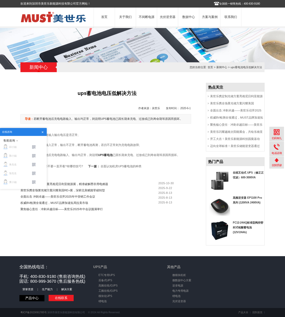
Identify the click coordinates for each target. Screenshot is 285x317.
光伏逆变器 (167, 17)
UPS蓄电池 (105, 155)
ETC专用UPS (106, 275)
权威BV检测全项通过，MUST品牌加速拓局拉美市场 (54, 203)
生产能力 (47, 289)
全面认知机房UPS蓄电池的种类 (121, 166)
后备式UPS (105, 280)
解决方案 (66, 289)
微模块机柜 (179, 275)
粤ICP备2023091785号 (33, 312)
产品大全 (243, 312)
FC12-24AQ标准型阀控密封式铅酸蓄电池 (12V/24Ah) (248, 227)
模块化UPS (105, 296)
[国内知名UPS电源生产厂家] (53, 21)
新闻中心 (221, 67)
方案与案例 (210, 17)
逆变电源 (177, 285)
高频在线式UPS (108, 285)
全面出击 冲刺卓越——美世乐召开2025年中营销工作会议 (57, 196)
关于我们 (125, 17)
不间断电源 (146, 17)
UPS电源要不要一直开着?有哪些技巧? (58, 166)
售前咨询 (9, 140)
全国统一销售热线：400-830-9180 (239, 3)
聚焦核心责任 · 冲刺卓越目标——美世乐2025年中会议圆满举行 (61, 209)
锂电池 (102, 301)
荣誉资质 (28, 289)
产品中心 (32, 298)
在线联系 (61, 298)
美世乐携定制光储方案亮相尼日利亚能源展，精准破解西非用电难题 (64, 184)
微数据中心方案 (181, 280)
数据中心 (188, 17)
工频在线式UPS (108, 290)
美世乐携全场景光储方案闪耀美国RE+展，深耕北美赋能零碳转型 (62, 190)
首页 (104, 17)
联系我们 (230, 17)
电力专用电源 (180, 290)
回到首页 (257, 312)
